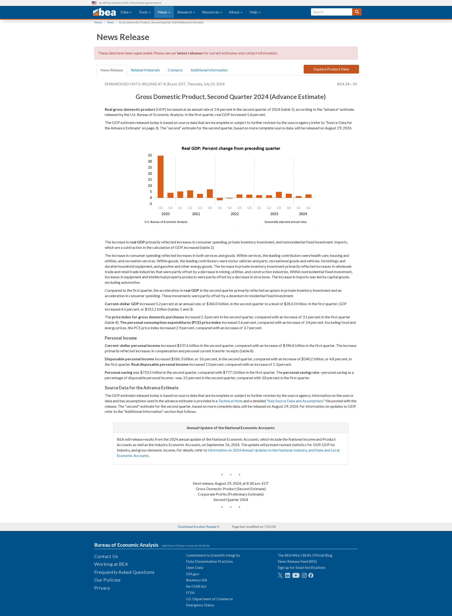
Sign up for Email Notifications (302, 567)
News (163, 12)
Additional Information (209, 70)
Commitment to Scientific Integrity (213, 555)
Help (254, 12)
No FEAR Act (196, 586)
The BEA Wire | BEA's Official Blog (305, 555)
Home (98, 22)
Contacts (175, 70)
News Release (111, 70)
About (234, 12)
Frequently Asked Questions (124, 572)
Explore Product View (331, 69)
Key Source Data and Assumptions (295, 400)
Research (185, 12)
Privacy (102, 588)
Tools (143, 12)
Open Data (194, 567)
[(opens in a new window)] (280, 575)
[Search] (357, 12)
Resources (211, 12)
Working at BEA (111, 564)
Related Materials (145, 70)
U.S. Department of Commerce (209, 599)
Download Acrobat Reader (197, 527)
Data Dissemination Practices (209, 561)
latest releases (190, 53)
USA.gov (192, 574)
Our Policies (107, 580)
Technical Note (230, 400)
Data (125, 12)
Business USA (196, 580)
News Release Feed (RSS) (297, 561)
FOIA (190, 592)
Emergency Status (200, 605)
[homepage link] (104, 12)
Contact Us (106, 556)
